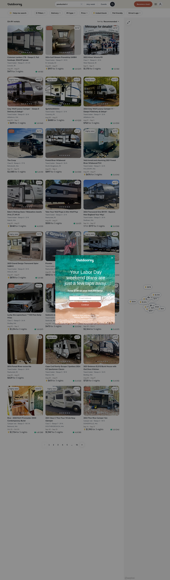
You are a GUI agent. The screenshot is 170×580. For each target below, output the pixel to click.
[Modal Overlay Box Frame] (85, 290)
